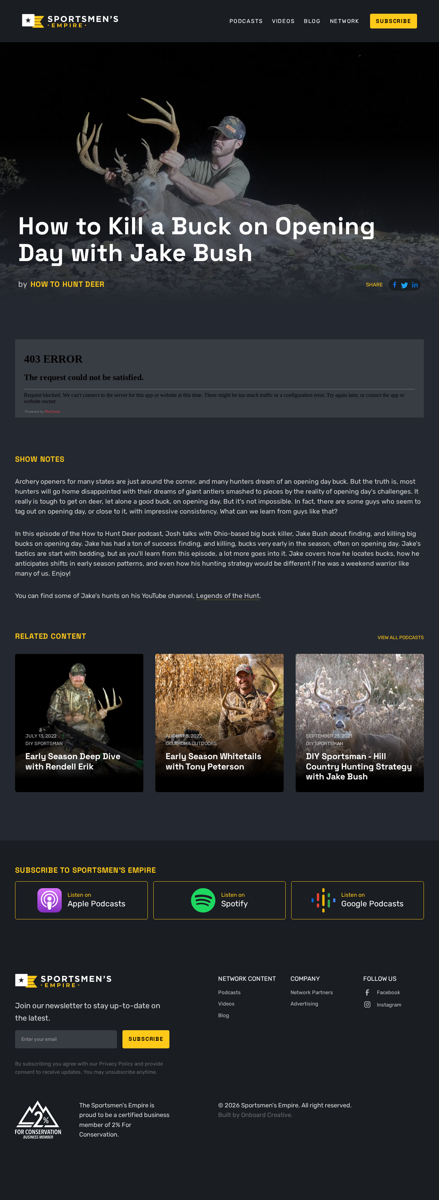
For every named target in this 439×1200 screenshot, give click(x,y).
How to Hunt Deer (68, 284)
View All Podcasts (401, 637)
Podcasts (246, 21)
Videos (283, 21)
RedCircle (52, 411)
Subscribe (393, 21)
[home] (70, 21)
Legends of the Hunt (227, 596)
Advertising (304, 1004)
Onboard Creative (266, 1114)
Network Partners (311, 992)
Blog (312, 21)
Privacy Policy (116, 1064)
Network (344, 21)
